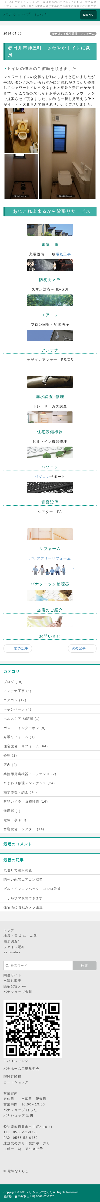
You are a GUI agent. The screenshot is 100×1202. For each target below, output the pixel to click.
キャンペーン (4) (17, 709)
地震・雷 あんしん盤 (20, 936)
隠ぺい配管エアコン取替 (23, 879)
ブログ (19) (13, 682)
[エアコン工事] (50, 300)
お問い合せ (50, 636)
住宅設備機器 (50, 432)
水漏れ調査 (12, 981)
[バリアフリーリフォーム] (50, 534)
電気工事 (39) (15, 820)
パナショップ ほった (26, 14)
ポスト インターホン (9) (24, 728)
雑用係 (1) (12, 811)
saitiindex (11, 952)
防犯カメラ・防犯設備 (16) (25, 801)
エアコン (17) (15, 700)
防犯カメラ (50, 280)
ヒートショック (16, 1082)
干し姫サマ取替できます (23, 898)
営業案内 (10, 1093)
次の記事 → (82, 648)
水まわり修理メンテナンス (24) (29, 783)
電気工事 (50, 244)
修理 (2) (10, 755)
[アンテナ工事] (50, 335)
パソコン (50, 467)
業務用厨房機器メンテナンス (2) (30, 774)
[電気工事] (50, 230)
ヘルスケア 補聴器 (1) (21, 718)
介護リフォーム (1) (19, 737)
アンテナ (50, 350)
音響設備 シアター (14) (23, 829)
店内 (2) (10, 765)
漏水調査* (11, 941)
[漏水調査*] (50, 382)
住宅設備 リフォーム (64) (25, 746)
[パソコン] (50, 452)
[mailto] (50, 621)
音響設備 (50, 502)
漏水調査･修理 (50, 396)
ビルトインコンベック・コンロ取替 (32, 889)
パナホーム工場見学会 (21, 1069)
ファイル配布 (14, 947)
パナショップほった (39, 1192)
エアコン (50, 315)
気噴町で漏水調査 (17, 870)
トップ (8, 930)
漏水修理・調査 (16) (20, 792)
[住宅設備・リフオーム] (50, 417)
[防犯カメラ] (50, 265)
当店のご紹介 (50, 610)
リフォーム (50, 549)
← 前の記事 (17, 648)
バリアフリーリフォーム (50, 558)
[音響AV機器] (50, 487)
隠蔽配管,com (14, 986)
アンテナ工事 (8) (17, 691)
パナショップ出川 (17, 992)
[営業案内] (50, 595)
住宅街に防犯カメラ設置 (23, 907)
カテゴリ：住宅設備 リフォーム (73, 33)
